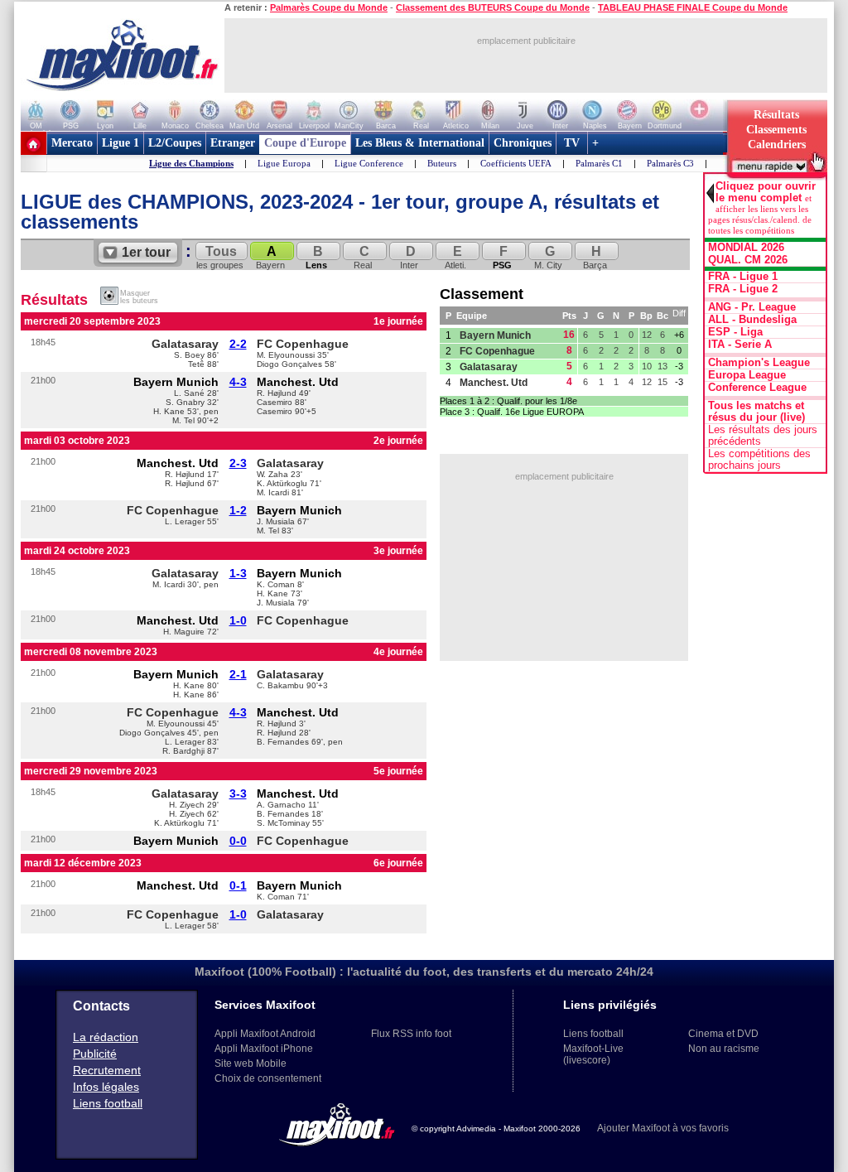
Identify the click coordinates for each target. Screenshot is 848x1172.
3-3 (238, 793)
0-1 (238, 885)
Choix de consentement (267, 1078)
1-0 (238, 620)
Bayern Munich (176, 381)
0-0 (238, 840)
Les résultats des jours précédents (762, 435)
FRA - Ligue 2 (743, 289)
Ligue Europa (284, 163)
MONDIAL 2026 (746, 247)
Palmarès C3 (670, 163)
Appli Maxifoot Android (265, 1033)
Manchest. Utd (298, 381)
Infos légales (106, 1086)
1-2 (238, 510)
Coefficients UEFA (516, 163)
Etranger (232, 143)
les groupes (219, 257)
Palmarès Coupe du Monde (329, 7)
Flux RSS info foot (411, 1033)
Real (363, 257)
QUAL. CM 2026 (748, 260)
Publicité (95, 1053)
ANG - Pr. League (752, 307)
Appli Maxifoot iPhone (263, 1048)
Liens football (107, 1103)
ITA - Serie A (740, 344)
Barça (595, 257)
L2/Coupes (174, 143)
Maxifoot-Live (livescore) (593, 1054)
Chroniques (523, 143)
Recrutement (107, 1070)
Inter (409, 257)
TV (572, 143)
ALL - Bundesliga (752, 320)
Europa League (747, 375)
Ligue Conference (369, 163)
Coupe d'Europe (305, 143)
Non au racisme (723, 1048)
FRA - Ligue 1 (743, 276)
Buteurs (441, 163)
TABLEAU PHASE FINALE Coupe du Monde (693, 7)
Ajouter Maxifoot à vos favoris (663, 1128)
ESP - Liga (735, 332)
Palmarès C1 (599, 163)
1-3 (238, 573)
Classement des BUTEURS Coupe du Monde (493, 7)
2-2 (238, 343)
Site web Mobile (250, 1063)
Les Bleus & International (419, 143)
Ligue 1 (120, 143)
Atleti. (455, 257)
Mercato (72, 143)
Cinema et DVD (723, 1033)
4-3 (238, 381)
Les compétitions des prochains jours (759, 459)
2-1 (238, 674)
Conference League (757, 387)
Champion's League (759, 363)
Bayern (270, 257)
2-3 (238, 463)
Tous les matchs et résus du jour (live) (756, 411)
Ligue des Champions (191, 163)
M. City (548, 257)
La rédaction (105, 1037)
